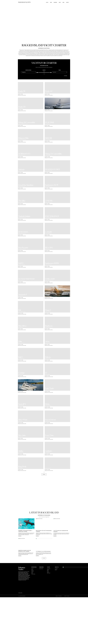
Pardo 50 (21, 107)
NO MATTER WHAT (26, 279)
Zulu (20, 341)
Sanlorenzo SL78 (51, 185)
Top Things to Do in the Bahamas (43, 551)
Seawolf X (22, 404)
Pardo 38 (21, 91)
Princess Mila (23, 138)
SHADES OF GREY (52, 169)
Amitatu (21, 169)
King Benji (22, 467)
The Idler (21, 201)
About (60, 2)
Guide (51, 2)
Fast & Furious (50, 420)
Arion (47, 341)
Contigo (21, 373)
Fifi (19, 310)
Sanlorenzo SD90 (52, 263)
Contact (67, 2)
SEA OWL (49, 248)
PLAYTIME (49, 123)
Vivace (47, 295)
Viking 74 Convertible (53, 154)
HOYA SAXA (23, 232)
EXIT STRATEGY (52, 216)
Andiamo (48, 451)
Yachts (47, 2)
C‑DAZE (48, 232)
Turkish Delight (24, 216)
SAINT (21, 263)
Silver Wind (22, 420)
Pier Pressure (23, 248)
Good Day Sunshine (25, 185)
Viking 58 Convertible (26, 123)
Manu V (48, 310)
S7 (46, 373)
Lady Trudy (49, 388)
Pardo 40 (48, 91)
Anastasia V (22, 295)
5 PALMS (48, 201)
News (63, 2)
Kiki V (20, 357)
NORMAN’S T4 (24, 154)
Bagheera (48, 326)
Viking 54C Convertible (54, 107)
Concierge (55, 2)
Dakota (48, 357)
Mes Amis (22, 435)
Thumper (22, 388)
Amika (20, 451)
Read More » (37, 555)
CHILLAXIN (50, 279)
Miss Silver (22, 326)
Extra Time (49, 435)
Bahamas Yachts (24, 2)
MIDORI (48, 138)
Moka (47, 404)
